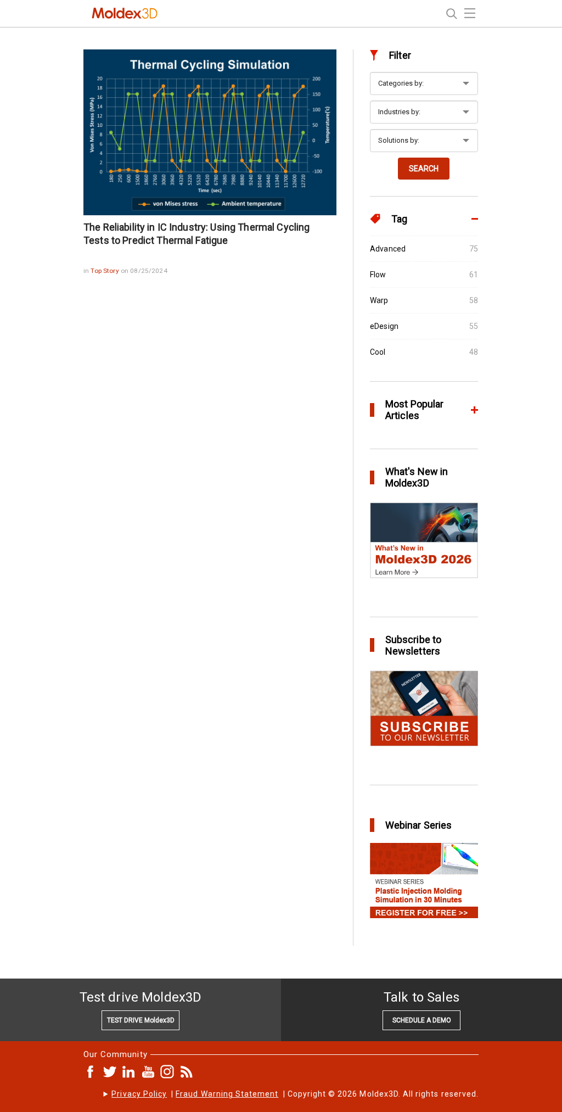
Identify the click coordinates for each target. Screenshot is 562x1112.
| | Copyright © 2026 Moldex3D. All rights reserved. (295, 1093)
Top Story (105, 271)
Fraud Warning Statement (227, 1093)
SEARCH (424, 168)
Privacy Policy (139, 1093)
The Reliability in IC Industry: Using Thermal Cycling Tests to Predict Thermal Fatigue (196, 233)
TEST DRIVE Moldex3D (141, 1020)
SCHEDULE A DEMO (421, 1020)
